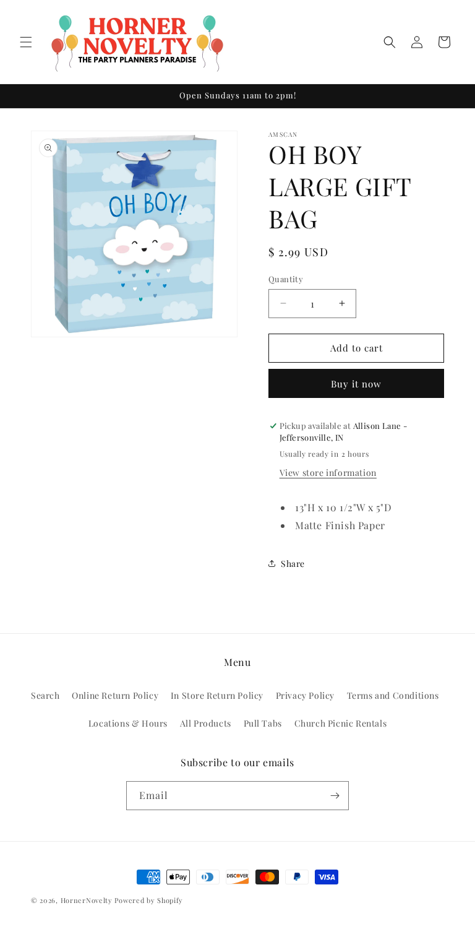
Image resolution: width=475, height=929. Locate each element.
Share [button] (293, 563)
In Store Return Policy (217, 695)
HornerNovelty (87, 900)
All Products (205, 723)
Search (45, 695)
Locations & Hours (128, 723)
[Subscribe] (334, 795)
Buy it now (356, 384)
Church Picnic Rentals (340, 723)
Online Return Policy (115, 695)
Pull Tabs (263, 723)
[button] (26, 42)
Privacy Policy (305, 695)
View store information (328, 472)
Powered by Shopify (148, 900)
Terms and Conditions (393, 695)
